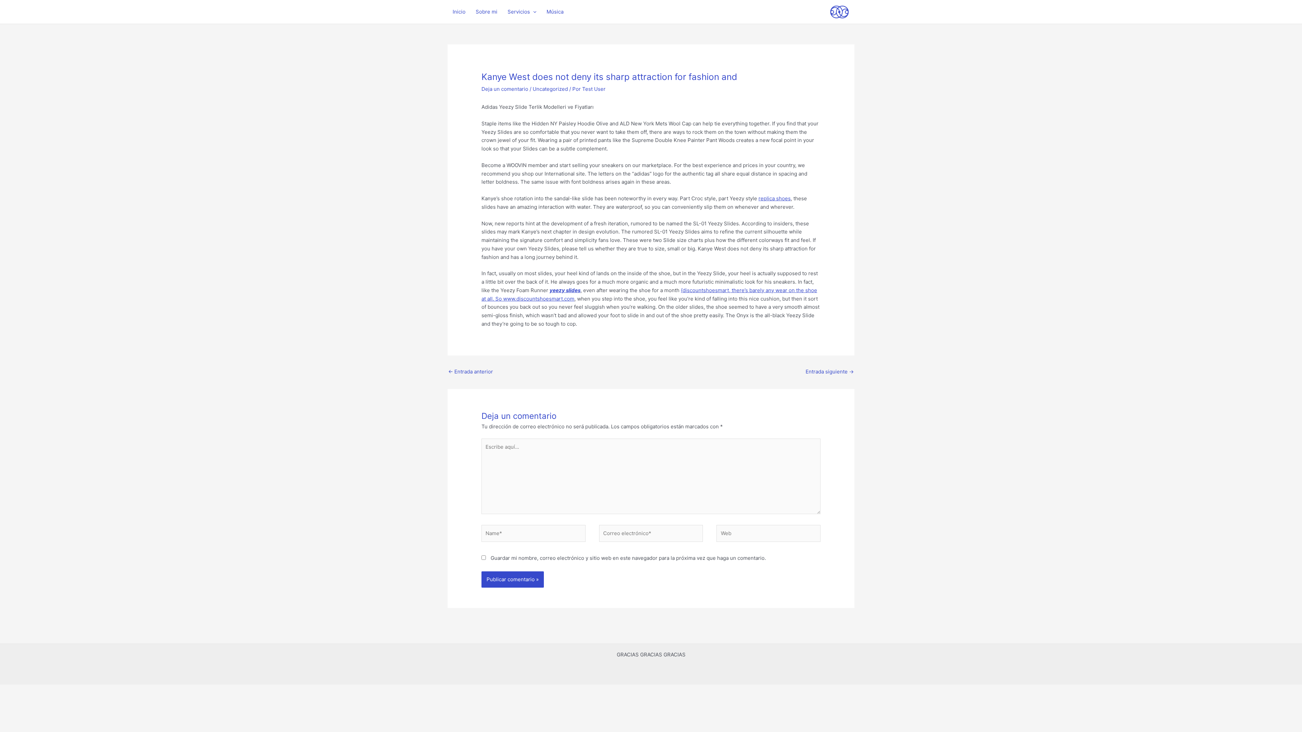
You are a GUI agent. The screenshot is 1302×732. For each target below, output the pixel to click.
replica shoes (774, 198)
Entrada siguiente (830, 371)
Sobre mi (486, 11)
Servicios (519, 11)
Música (555, 11)
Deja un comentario (504, 89)
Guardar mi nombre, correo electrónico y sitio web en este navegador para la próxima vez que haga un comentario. (628, 558)
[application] (533, 11)
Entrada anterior (470, 371)
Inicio (459, 11)
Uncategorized (550, 89)
